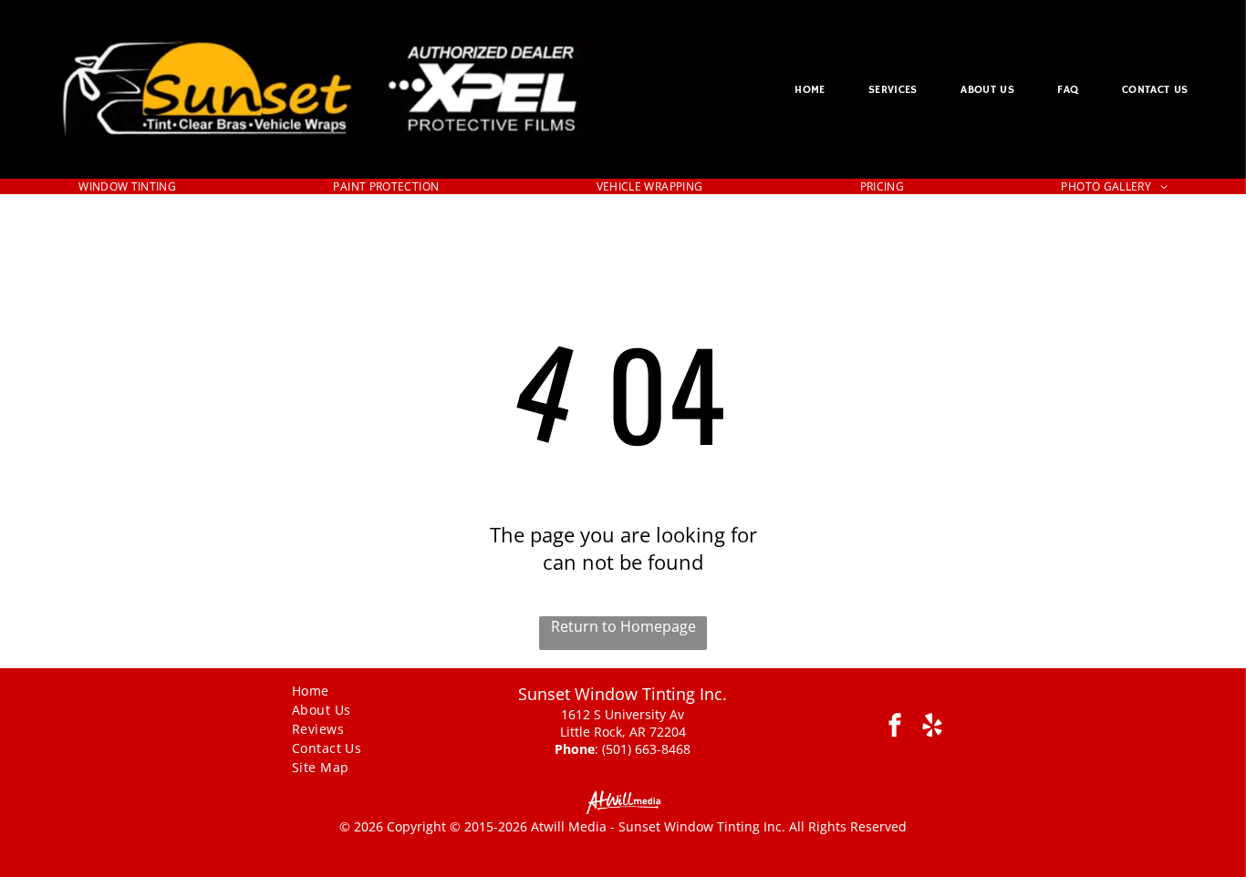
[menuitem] (809, 89)
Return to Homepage (623, 626)
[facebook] (895, 727)
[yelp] (932, 727)
